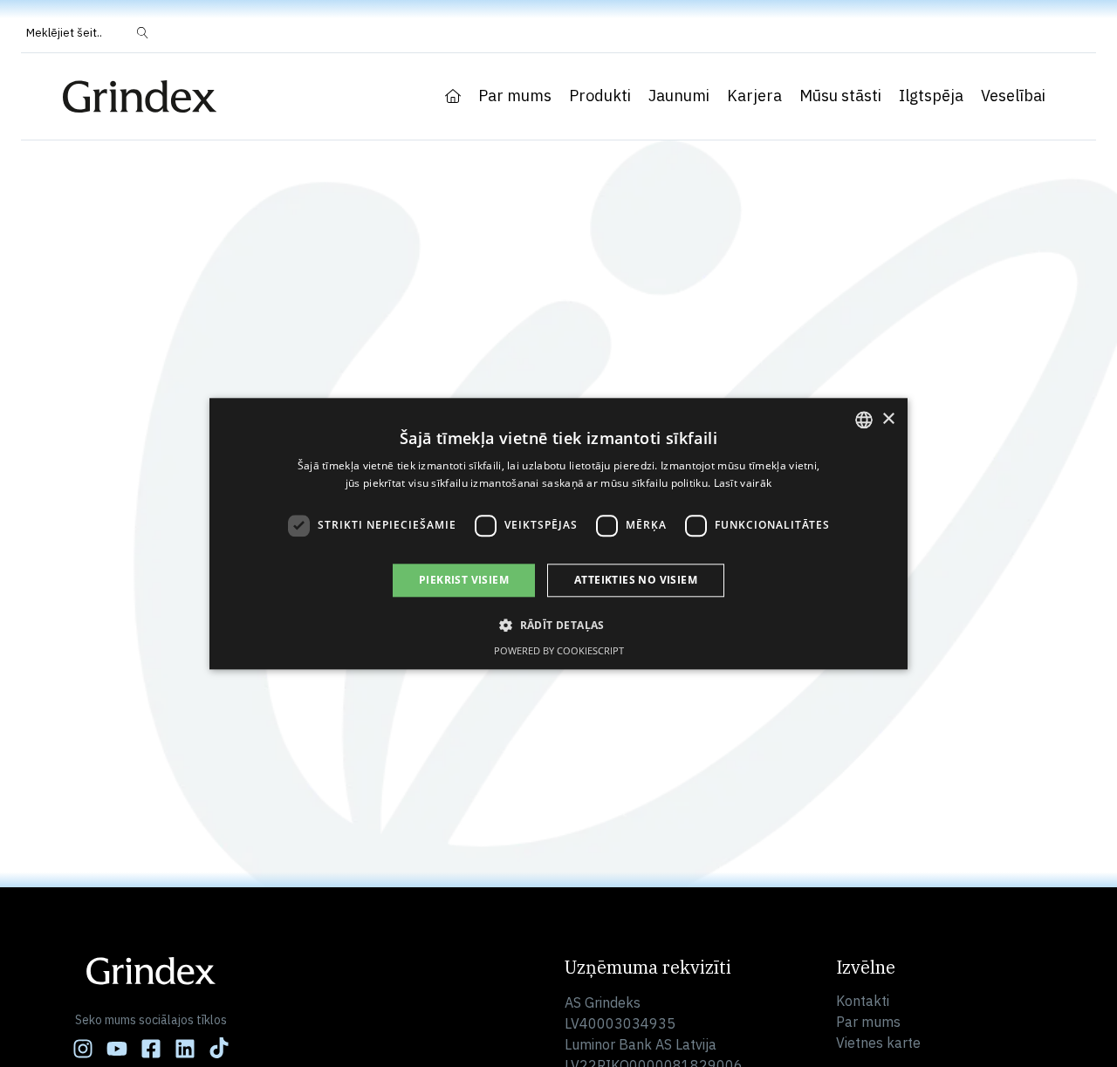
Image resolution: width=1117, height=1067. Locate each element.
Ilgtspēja (931, 96)
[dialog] (558, 533)
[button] (558, 624)
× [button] (887, 418)
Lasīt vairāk (743, 482)
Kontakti (862, 1000)
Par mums (515, 96)
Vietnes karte (878, 1042)
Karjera (754, 96)
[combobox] (864, 419)
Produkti (600, 96)
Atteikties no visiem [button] (635, 579)
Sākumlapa (453, 96)
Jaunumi (678, 96)
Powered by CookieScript (559, 650)
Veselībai (1013, 96)
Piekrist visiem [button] (464, 579)
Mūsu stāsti (840, 96)
